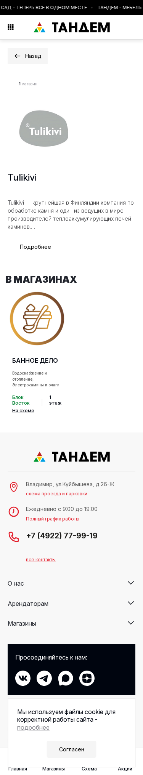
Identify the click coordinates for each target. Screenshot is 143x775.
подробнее (33, 727)
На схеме (23, 410)
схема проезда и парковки (56, 493)
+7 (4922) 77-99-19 (62, 535)
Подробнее (35, 246)
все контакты (41, 559)
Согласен (71, 749)
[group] (37, 352)
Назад (33, 56)
